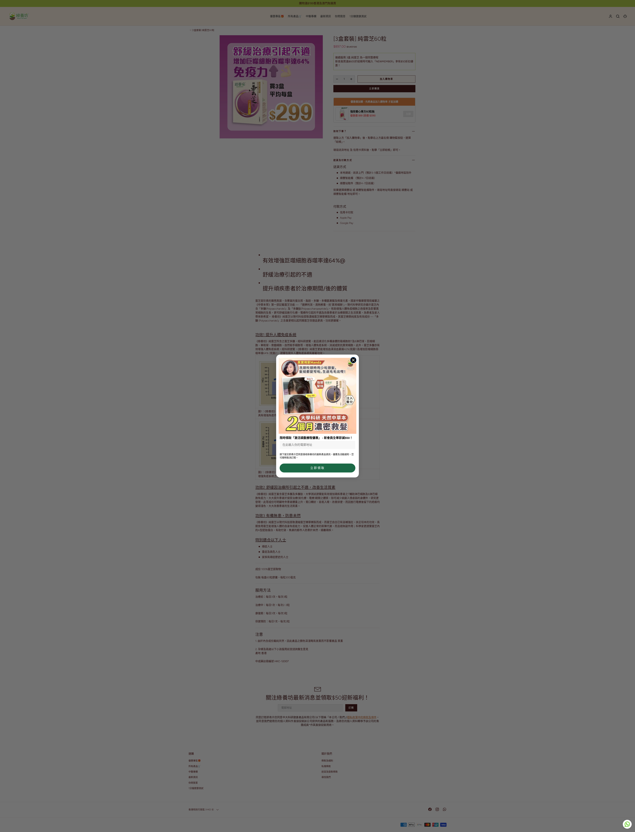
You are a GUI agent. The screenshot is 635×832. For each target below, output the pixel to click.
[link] (317, 396)
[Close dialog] (353, 360)
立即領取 (317, 468)
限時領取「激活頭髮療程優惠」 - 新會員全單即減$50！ (316, 438)
